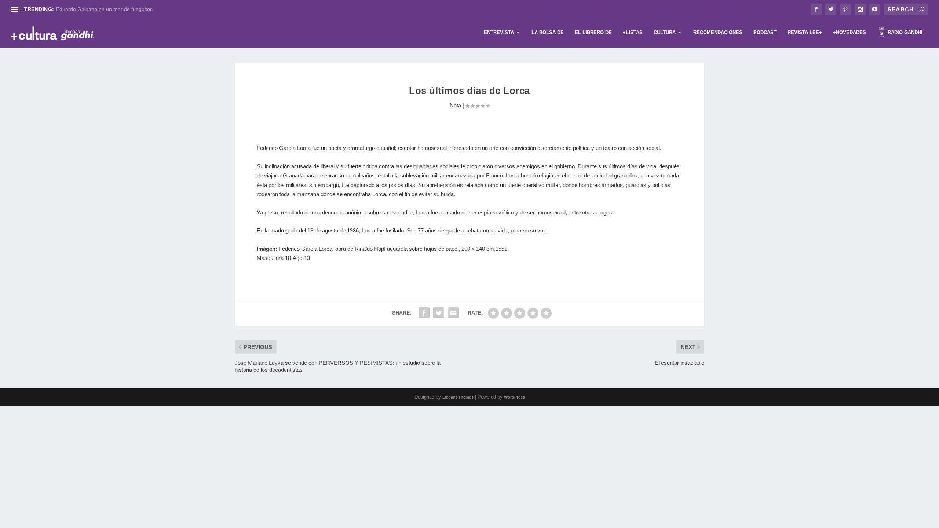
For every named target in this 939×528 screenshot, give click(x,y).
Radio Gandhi (904, 32)
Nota (455, 105)
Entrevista (499, 32)
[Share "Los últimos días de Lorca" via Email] (453, 312)
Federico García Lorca (284, 148)
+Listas (633, 32)
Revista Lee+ (805, 32)
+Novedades (849, 32)
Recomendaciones (717, 32)
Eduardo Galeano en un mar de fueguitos (104, 9)
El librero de (593, 32)
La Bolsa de (547, 32)
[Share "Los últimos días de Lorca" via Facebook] (424, 312)
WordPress (514, 397)
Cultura (665, 32)
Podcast (765, 32)
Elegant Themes (458, 397)
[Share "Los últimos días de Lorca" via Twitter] (438, 312)
